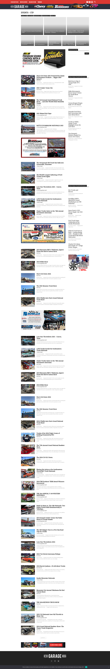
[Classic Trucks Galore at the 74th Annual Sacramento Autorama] (28, 215)
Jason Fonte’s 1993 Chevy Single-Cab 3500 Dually (75, 212)
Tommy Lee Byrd (40, 166)
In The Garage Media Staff (42, 115)
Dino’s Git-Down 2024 (44, 274)
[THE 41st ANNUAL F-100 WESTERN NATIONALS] (28, 497)
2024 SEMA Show (42, 262)
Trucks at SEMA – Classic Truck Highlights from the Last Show (74, 124)
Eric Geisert (39, 555)
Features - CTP (24, 15)
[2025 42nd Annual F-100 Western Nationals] (82, 41)
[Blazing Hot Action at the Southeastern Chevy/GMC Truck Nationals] (28, 473)
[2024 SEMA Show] (28, 266)
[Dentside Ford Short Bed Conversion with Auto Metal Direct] (86, 113)
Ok (86, 667)
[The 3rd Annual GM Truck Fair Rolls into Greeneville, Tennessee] (28, 167)
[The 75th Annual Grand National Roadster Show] (28, 449)
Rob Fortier (39, 80)
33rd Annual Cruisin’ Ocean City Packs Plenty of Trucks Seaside (49, 518)
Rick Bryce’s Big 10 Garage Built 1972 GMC (74, 82)
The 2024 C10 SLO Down (45, 457)
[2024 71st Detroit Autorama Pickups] (28, 558)
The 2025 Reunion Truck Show (47, 286)
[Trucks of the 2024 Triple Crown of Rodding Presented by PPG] (28, 437)
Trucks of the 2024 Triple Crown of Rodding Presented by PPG (48, 434)
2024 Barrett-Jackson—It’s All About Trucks (51, 566)
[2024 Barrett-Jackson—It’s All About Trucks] (28, 570)
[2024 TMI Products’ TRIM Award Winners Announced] (28, 485)
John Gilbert (39, 214)
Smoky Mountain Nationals (46, 578)
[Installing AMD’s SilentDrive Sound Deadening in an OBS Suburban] (86, 200)
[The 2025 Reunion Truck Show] (28, 290)
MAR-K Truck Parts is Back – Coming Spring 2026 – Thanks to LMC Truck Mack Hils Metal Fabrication (75, 234)
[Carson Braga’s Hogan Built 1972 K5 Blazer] (86, 104)
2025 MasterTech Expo (44, 113)
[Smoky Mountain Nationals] (28, 582)
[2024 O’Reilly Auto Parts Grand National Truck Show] (28, 302)
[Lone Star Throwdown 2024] (28, 546)
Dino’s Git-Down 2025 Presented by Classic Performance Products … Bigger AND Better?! (50, 77)
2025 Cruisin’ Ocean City (45, 88)
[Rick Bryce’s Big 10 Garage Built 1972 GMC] (86, 83)
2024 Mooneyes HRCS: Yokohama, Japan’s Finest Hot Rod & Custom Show (50, 250)
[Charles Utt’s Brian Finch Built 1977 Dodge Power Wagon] (86, 245)
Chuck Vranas (39, 89)
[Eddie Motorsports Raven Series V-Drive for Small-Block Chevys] (86, 93)
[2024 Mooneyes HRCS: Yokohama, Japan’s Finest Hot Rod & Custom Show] (28, 253)
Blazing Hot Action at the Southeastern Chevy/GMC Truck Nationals (49, 470)
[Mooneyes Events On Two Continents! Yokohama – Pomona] (55, 26)
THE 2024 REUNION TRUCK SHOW (48, 602)
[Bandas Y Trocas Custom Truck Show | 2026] (32, 26)
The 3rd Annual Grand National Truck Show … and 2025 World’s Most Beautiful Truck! (50, 101)
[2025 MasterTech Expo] (28, 117)
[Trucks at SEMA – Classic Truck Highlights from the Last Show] (78, 26)
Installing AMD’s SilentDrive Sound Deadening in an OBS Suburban (74, 201)
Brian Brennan (39, 567)
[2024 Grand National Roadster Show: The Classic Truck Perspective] (28, 630)
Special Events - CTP (37, 15)
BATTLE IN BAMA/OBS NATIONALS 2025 (50, 125)
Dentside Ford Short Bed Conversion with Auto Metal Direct (74, 113)
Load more (43, 637)
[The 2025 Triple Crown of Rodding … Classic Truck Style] (68, 41)
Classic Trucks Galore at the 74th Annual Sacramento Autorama (50, 212)
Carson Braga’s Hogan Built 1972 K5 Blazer (75, 103)
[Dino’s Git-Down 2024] (28, 278)
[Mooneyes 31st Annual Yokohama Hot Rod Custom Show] (28, 594)
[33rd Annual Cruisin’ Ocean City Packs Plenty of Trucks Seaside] (28, 522)
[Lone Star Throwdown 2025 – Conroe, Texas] (28, 191)
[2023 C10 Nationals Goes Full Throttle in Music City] (28, 618)
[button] (95, 2)
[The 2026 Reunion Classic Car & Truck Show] (27, 41)
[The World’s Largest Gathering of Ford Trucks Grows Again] (28, 179)
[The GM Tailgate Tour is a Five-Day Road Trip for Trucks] (28, 534)
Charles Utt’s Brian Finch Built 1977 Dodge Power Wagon (75, 245)
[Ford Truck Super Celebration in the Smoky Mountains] (55, 41)
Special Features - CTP (46, 15)
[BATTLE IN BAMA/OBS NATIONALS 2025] (28, 129)
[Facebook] (87, 2)
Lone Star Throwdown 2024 (46, 542)
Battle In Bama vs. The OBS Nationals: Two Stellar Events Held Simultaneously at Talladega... (51, 507)
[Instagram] (90, 2)
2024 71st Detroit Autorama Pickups (48, 554)
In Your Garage (30, 15)
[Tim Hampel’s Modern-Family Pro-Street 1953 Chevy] (86, 135)
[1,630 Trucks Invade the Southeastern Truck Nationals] (28, 203)
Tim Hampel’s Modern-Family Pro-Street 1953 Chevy (74, 135)
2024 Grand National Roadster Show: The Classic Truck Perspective (50, 627)
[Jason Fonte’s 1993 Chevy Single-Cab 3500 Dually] (86, 212)
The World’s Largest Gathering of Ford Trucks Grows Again (49, 175)
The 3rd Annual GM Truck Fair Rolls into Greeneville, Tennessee (50, 163)
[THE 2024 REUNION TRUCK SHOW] (28, 606)
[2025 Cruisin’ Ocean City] (28, 92)
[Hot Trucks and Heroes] (41, 41)
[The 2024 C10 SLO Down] (28, 461)
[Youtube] (92, 2)
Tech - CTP (53, 15)
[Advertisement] (78, 65)
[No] (108, 667)
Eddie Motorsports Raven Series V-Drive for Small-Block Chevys (74, 94)
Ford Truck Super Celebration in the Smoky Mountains (74, 222)
